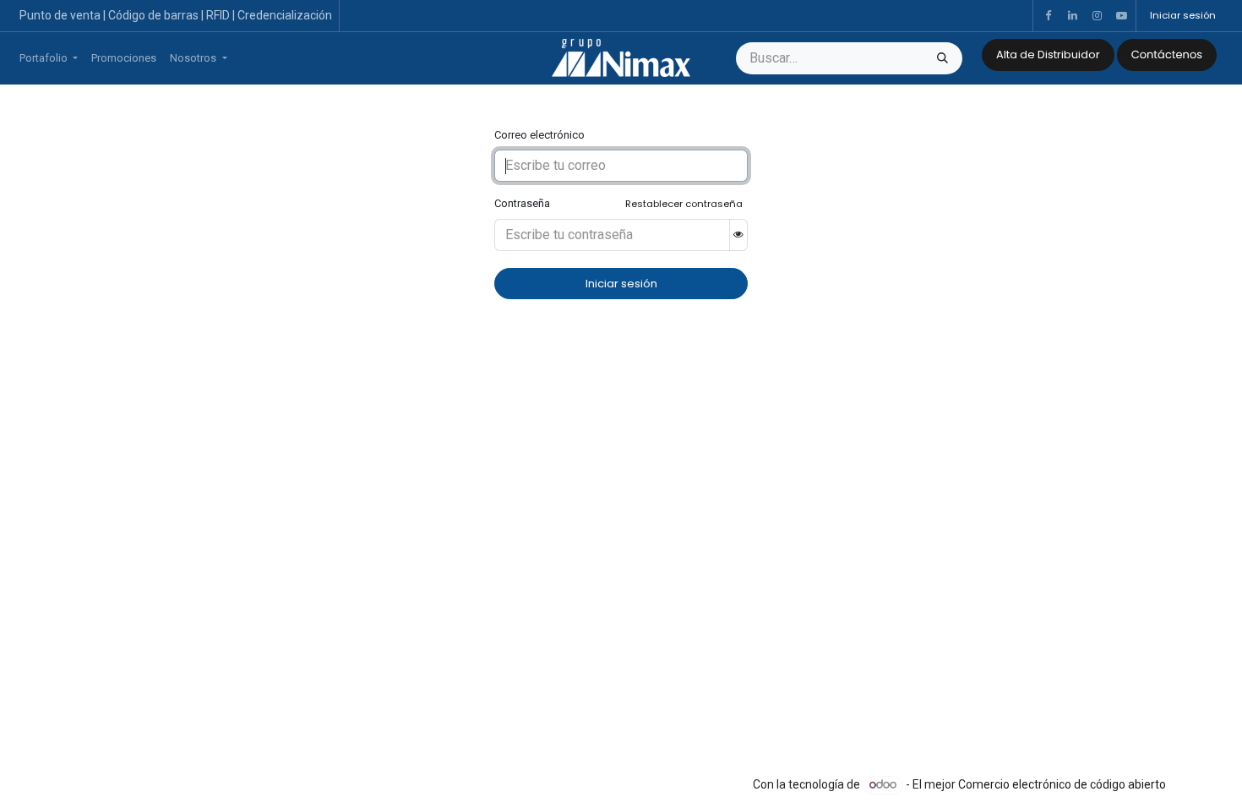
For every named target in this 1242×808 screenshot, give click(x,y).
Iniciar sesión (1183, 15)
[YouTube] (1121, 16)
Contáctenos (1166, 54)
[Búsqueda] (942, 58)
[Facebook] (1048, 16)
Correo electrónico (539, 134)
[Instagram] (1097, 16)
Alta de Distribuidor (1048, 54)
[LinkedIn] (1072, 16)
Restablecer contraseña (684, 203)
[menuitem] (48, 58)
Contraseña (522, 203)
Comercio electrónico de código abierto (1062, 784)
